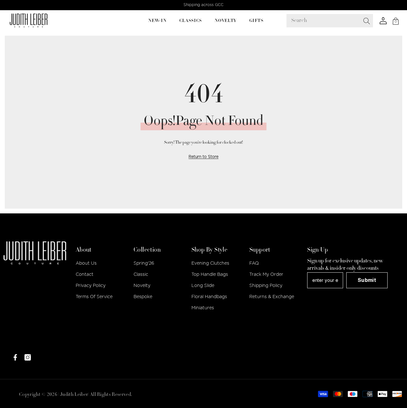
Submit (367, 280)
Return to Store (203, 157)
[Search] (360, 20)
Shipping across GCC (203, 5)
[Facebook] (15, 357)
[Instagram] (27, 357)
